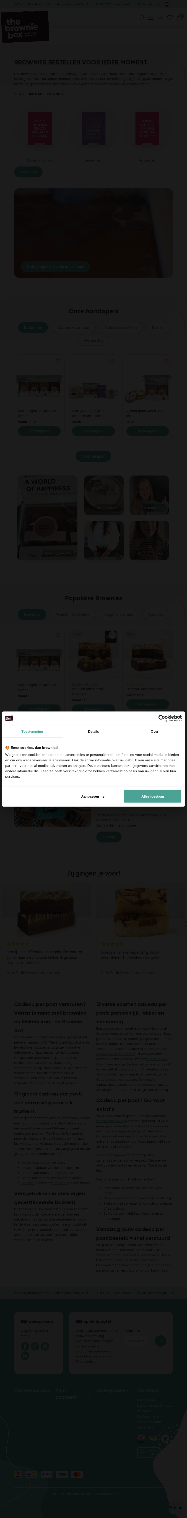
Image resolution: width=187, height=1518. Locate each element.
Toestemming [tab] (32, 731)
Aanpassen (90, 796)
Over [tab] (154, 731)
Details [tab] (93, 731)
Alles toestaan (152, 796)
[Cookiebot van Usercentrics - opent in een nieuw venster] (162, 718)
